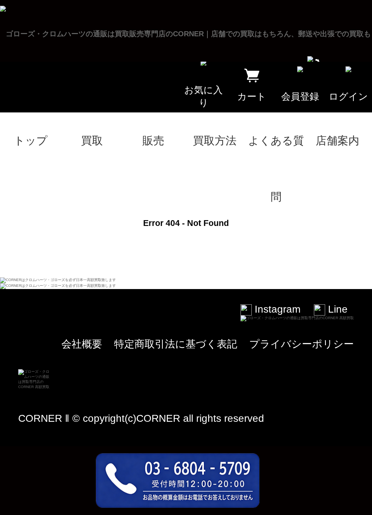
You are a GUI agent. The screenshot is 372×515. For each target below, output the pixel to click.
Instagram (276, 309)
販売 (153, 141)
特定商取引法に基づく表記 (175, 344)
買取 (92, 141)
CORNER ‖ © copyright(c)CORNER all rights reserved (141, 418)
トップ (31, 141)
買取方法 (214, 141)
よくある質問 (276, 152)
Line (336, 309)
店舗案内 (337, 141)
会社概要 (81, 344)
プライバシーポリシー (301, 344)
